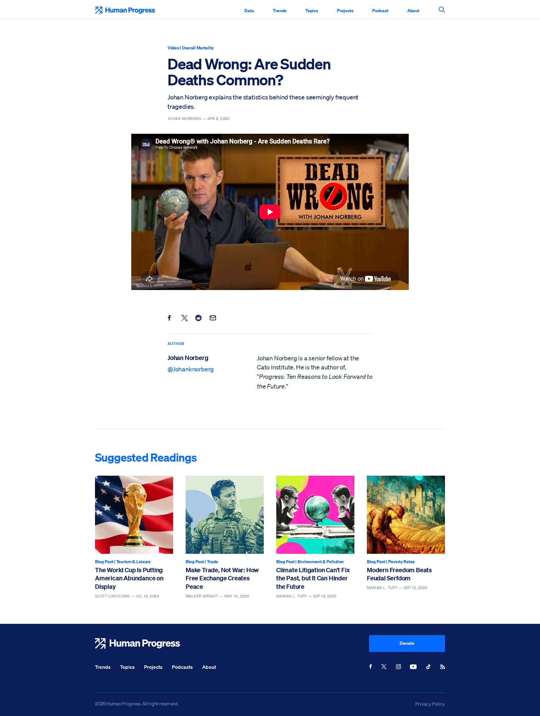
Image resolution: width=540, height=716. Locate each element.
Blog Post (104, 561)
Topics (311, 10)
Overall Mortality (198, 48)
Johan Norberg (188, 358)
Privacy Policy (430, 704)
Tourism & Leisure (133, 561)
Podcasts (182, 667)
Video (173, 48)
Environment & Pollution (321, 561)
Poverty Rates (401, 561)
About (413, 10)
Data (249, 10)
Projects (345, 10)
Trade (212, 561)
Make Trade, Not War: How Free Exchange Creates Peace (222, 578)
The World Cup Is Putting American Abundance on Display (129, 578)
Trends (280, 10)
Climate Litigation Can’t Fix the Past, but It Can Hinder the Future (313, 578)
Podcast (380, 10)
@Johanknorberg (191, 369)
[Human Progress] (232, 643)
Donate (407, 643)
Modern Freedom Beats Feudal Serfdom (399, 574)
